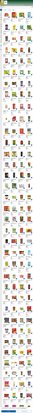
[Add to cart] (9, 17)
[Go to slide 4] (21, 74)
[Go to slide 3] (21, 108)
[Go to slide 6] (22, 74)
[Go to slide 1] (20, 74)
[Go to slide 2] (14, 108)
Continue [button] (8, 411)
